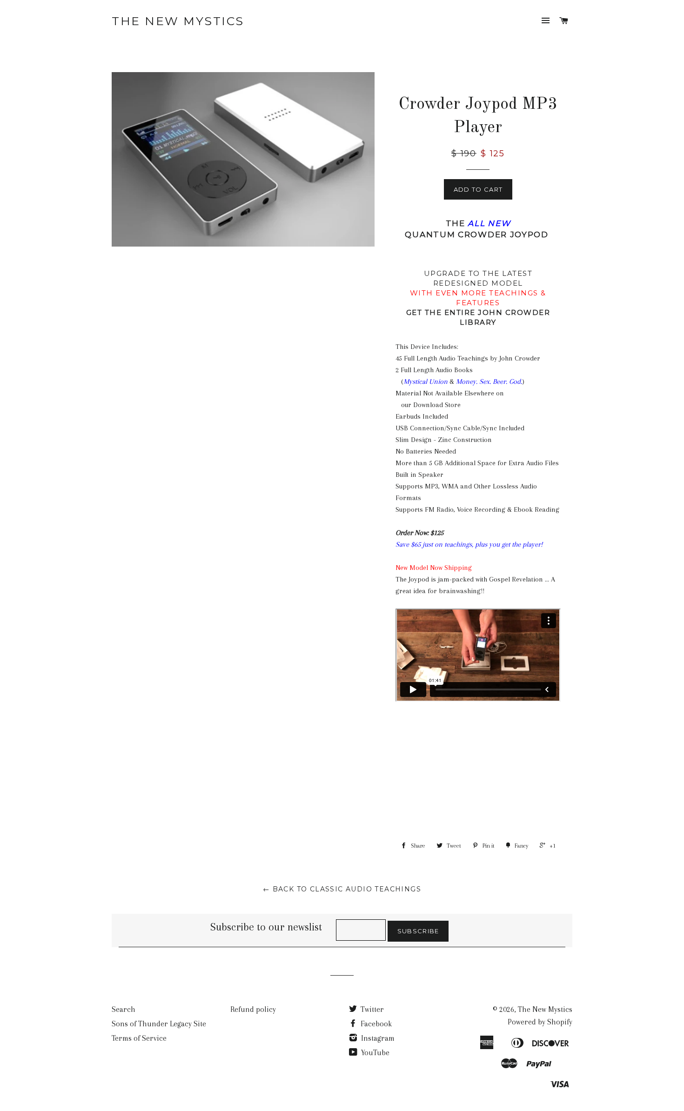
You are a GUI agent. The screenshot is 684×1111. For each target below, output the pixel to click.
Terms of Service (139, 1038)
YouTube (374, 1052)
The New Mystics (178, 21)
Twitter (371, 1009)
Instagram (377, 1038)
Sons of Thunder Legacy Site (159, 1023)
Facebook (375, 1023)
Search (123, 1009)
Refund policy (253, 1009)
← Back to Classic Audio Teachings (342, 889)
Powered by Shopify (540, 1021)
